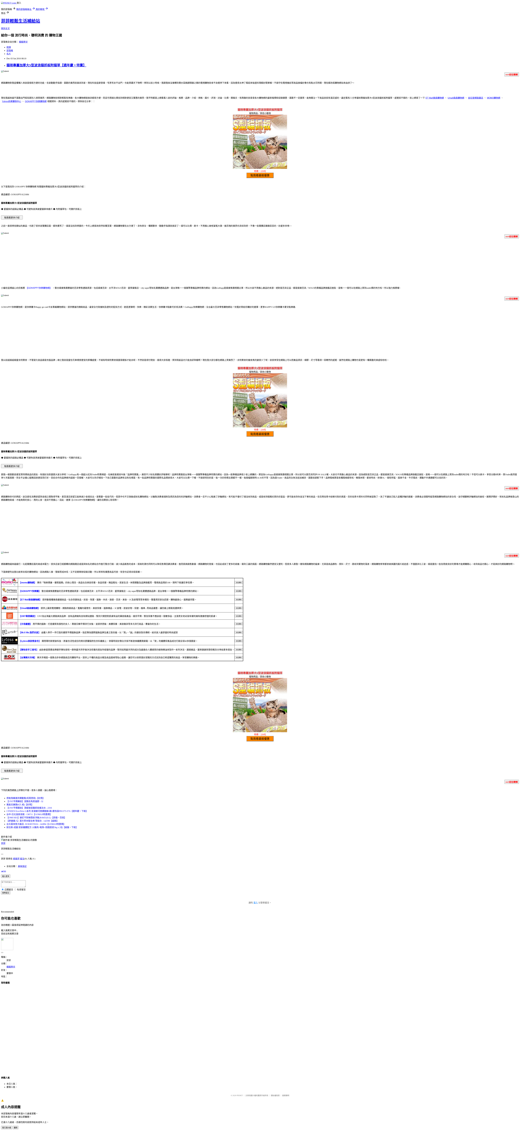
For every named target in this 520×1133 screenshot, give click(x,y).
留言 (22, 859)
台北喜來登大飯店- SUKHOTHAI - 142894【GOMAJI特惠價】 (35, 824)
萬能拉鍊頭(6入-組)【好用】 (19, 804)
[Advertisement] (260, 262)
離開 (15, 1128)
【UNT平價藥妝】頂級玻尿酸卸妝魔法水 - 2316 (29, 808)
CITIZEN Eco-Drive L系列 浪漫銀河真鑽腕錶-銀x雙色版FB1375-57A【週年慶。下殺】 (47, 811)
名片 (8, 54)
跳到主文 (5, 28)
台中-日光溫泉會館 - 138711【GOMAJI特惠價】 (29, 814)
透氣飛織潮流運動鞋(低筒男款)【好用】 (25, 798)
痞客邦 (16, 859)
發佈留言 (5, 893)
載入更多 (5, 876)
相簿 (8, 47)
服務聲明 (285, 1095)
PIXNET (240, 1095)
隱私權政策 (275, 1095)
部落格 (9, 50)
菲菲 (3, 843)
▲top (3, 871)
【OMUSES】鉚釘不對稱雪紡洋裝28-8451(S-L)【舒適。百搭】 (36, 817)
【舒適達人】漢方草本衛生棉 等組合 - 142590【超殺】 (32, 821)
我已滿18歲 (6, 1128)
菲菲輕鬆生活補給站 (20, 21)
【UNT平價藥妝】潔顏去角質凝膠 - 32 (24, 801)
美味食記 (22, 866)
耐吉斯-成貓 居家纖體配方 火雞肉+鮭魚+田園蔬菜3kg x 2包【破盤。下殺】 (42, 827)
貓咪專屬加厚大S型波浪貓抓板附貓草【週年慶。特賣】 (46, 65)
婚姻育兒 (23, 42)
